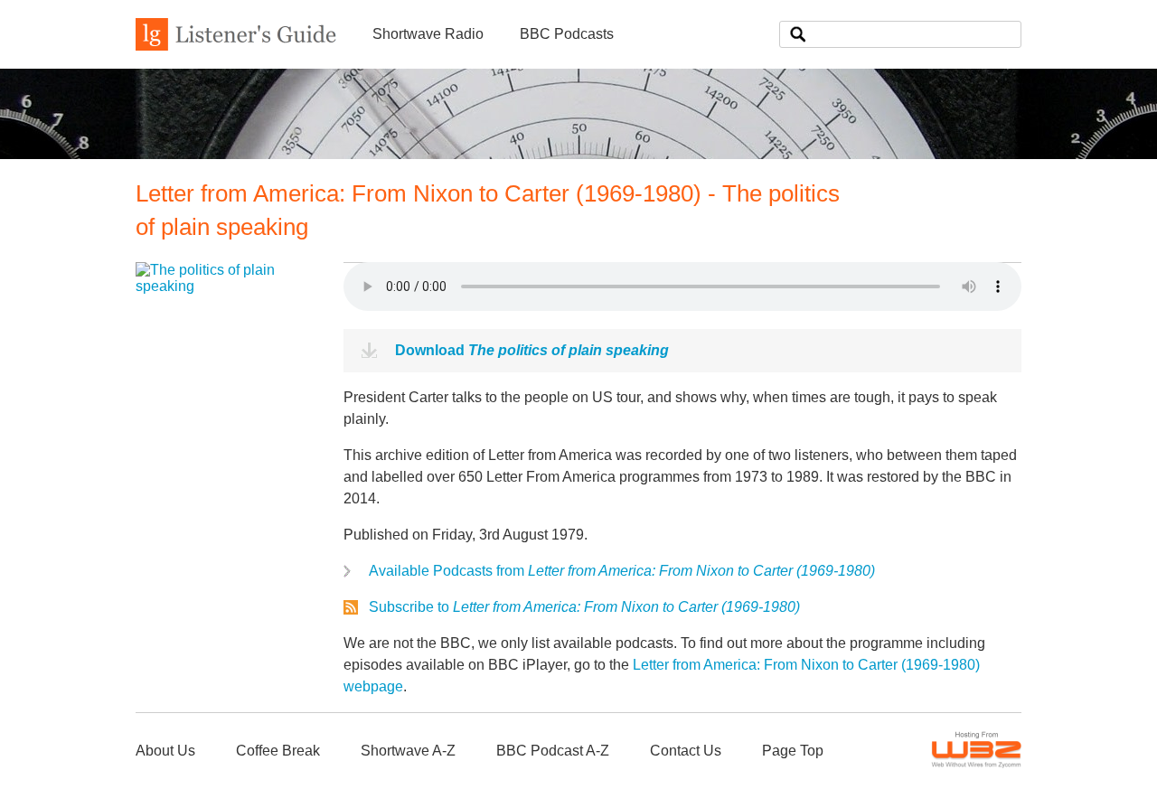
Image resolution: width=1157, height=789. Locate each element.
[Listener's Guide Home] (236, 45)
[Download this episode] (226, 286)
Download (532, 350)
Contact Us (685, 750)
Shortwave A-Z (408, 750)
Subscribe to (584, 607)
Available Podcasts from (622, 570)
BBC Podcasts (567, 34)
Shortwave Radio (428, 34)
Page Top (792, 750)
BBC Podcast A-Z (552, 750)
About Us (165, 750)
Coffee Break (278, 750)
